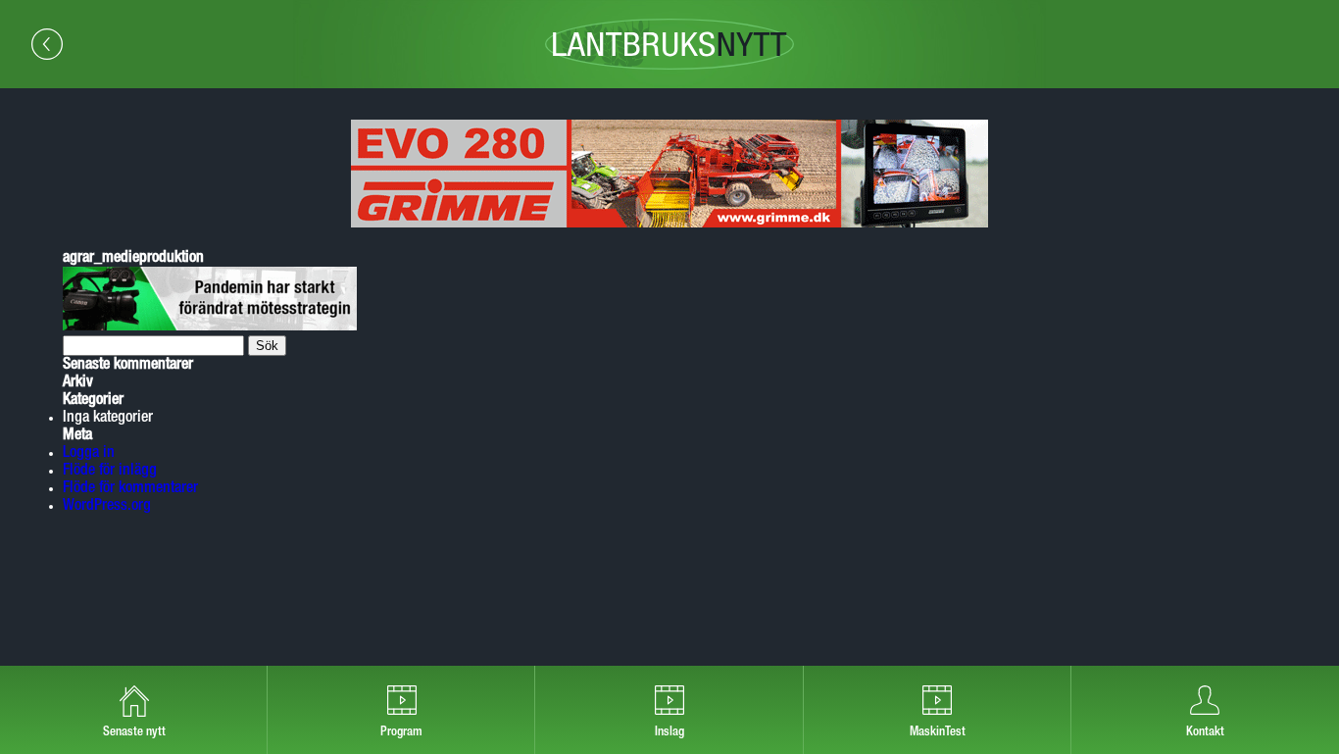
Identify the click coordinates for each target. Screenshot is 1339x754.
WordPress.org (107, 506)
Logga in (89, 453)
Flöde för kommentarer (130, 488)
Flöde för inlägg (110, 471)
